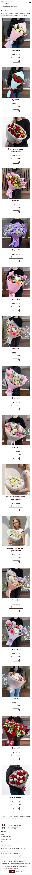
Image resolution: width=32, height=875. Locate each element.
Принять (12, 871)
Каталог (3, 831)
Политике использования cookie (10, 868)
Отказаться (19, 871)
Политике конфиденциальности (18, 866)
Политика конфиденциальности (10, 842)
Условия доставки (6, 839)
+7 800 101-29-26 (6, 846)
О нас (2, 834)
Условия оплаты (6, 837)
